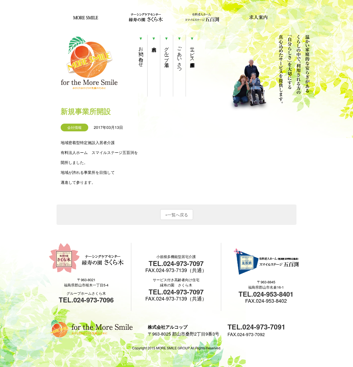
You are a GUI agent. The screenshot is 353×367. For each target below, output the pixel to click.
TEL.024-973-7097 (176, 263)
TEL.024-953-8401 (266, 294)
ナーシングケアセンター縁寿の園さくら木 (142, 17)
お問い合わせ (141, 54)
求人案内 (256, 17)
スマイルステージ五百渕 (202, 17)
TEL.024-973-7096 (86, 299)
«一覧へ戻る (176, 214)
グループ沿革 (166, 51)
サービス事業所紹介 (192, 51)
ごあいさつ (179, 57)
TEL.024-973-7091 (256, 327)
